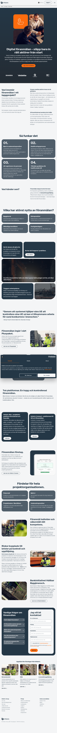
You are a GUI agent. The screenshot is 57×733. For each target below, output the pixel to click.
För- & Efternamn (34, 618)
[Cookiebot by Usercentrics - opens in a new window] (49, 357)
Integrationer (23, 712)
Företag (32, 624)
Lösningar (5, 6)
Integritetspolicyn (44, 643)
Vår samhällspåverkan (6, 702)
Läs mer (4, 688)
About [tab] (47, 360)
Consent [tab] (10, 360)
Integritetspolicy (24, 702)
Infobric (2, 6)
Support (22, 707)
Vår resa (3, 704)
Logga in (22, 705)
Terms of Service (34, 646)
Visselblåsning (24, 709)
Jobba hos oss (5, 705)
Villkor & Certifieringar (25, 700)
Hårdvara (23, 710)
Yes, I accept (47, 375)
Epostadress (33, 630)
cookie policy (48, 369)
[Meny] (54, 2)
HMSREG (42, 704)
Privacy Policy (49, 645)
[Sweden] (4, 2)
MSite (41, 702)
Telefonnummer (33, 637)
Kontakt (3, 710)
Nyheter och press (6, 709)
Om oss (3, 700)
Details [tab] (28, 360)
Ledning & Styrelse (6, 707)
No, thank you (28, 375)
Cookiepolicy (23, 704)
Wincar (41, 705)
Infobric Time (42, 700)
